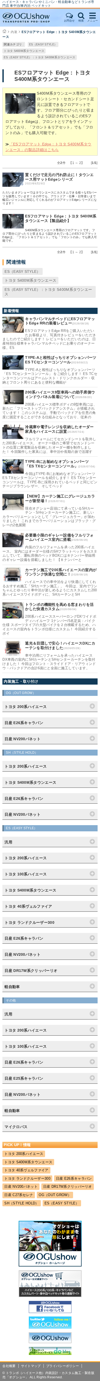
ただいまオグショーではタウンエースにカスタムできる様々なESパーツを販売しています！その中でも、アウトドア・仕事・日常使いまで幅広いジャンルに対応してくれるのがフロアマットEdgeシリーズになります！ (49, 198)
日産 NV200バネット (21, 1187)
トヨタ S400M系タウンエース (24, 50)
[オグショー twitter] (50, 1327)
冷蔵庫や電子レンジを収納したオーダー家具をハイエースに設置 (59, 429)
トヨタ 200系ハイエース (23, 1154)
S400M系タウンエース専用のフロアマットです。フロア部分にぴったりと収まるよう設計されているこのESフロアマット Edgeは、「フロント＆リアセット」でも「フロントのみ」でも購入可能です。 (49, 235)
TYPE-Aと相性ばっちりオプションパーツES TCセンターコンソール (60, 359)
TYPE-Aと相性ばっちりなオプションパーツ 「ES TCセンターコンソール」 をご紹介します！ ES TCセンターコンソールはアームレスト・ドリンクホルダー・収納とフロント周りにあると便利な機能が (49, 376)
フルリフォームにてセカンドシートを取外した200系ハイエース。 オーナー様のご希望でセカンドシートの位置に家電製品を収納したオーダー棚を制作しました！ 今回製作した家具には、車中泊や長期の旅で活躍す (49, 445)
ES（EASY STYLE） (43, 44)
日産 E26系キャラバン (74, 1178)
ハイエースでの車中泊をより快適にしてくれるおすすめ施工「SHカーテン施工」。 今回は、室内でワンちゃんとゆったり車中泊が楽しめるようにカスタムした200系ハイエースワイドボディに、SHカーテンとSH (49, 588)
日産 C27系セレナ (18, 1195)
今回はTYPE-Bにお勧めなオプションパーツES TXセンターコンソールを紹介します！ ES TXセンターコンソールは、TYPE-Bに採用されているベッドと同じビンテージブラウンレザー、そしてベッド (49, 480)
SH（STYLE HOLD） (21, 1203)
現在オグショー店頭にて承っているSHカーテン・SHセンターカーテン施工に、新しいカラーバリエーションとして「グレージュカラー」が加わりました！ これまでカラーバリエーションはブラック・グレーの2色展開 (49, 516)
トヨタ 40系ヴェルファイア (26, 1170)
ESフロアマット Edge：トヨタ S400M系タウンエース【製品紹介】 (60, 218)
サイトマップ (31, 1366)
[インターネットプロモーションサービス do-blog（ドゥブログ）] (50, 1353)
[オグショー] (50, 1342)
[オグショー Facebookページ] (50, 1312)
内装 (14, 32)
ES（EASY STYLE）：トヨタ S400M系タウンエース (39, 57)
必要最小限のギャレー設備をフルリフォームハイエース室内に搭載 (59, 537)
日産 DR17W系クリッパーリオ (67, 1187)
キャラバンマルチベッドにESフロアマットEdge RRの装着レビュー (60, 321)
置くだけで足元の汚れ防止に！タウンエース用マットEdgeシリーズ (59, 177)
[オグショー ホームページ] (50, 1265)
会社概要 (8, 1366)
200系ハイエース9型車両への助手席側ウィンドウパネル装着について (60, 394)
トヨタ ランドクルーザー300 (27, 1178)
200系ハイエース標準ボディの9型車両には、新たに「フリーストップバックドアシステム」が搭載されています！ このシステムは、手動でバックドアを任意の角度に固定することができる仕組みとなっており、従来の (49, 410)
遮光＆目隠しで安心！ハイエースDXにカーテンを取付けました (60, 645)
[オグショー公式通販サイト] (50, 1296)
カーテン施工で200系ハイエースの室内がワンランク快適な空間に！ (61, 572)
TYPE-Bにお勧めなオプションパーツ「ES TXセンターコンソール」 (57, 463)
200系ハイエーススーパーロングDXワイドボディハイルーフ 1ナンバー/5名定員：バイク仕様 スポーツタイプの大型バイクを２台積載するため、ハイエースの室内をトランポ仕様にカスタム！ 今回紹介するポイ (49, 624)
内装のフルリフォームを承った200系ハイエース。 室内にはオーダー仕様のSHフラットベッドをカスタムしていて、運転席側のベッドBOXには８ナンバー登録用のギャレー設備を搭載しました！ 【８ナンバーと (49, 553)
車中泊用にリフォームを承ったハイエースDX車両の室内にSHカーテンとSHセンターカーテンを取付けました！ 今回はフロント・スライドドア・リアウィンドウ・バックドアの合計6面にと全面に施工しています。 (49, 661)
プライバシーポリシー (62, 1366)
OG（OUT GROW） (55, 1195)
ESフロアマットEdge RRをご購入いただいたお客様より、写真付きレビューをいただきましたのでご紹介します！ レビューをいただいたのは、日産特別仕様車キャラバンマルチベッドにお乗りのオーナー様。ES (49, 339)
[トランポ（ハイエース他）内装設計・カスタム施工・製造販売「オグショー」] (31, 17)
